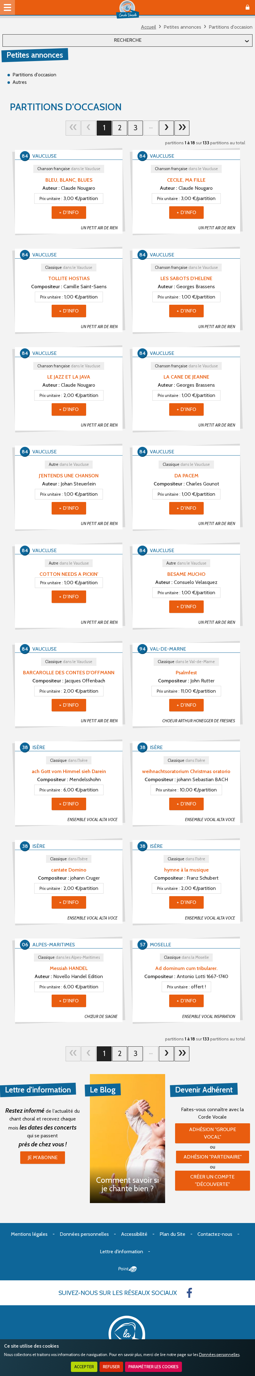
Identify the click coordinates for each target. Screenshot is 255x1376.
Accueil (148, 27)
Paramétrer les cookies (153, 1366)
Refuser (111, 1366)
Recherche (127, 40)
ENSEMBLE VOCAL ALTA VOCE (92, 819)
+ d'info (69, 212)
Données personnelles (219, 1354)
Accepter (84, 1366)
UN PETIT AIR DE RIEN (99, 228)
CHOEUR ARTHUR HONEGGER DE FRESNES (198, 721)
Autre (69, 464)
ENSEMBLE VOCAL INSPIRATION (208, 1016)
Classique (68, 267)
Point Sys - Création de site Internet (127, 1269)
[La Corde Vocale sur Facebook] (189, 1292)
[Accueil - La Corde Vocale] (127, 9)
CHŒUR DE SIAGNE (101, 1016)
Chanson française (68, 168)
